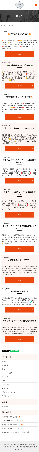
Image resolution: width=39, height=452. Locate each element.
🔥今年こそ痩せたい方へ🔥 (19, 34)
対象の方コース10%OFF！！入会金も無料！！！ (18, 432)
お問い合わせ (6, 388)
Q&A (3, 380)
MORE (19, 54)
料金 (3, 369)
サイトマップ (6, 396)
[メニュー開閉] (36, 5)
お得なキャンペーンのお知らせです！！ (19, 321)
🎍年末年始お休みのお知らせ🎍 (19, 65)
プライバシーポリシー (9, 392)
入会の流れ (5, 384)
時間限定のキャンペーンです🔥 (19, 97)
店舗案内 (5, 365)
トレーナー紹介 (7, 373)
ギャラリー (5, 377)
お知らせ (5, 406)
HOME (3, 25)
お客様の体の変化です (19, 291)
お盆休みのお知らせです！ (19, 260)
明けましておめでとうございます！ (20, 128)
